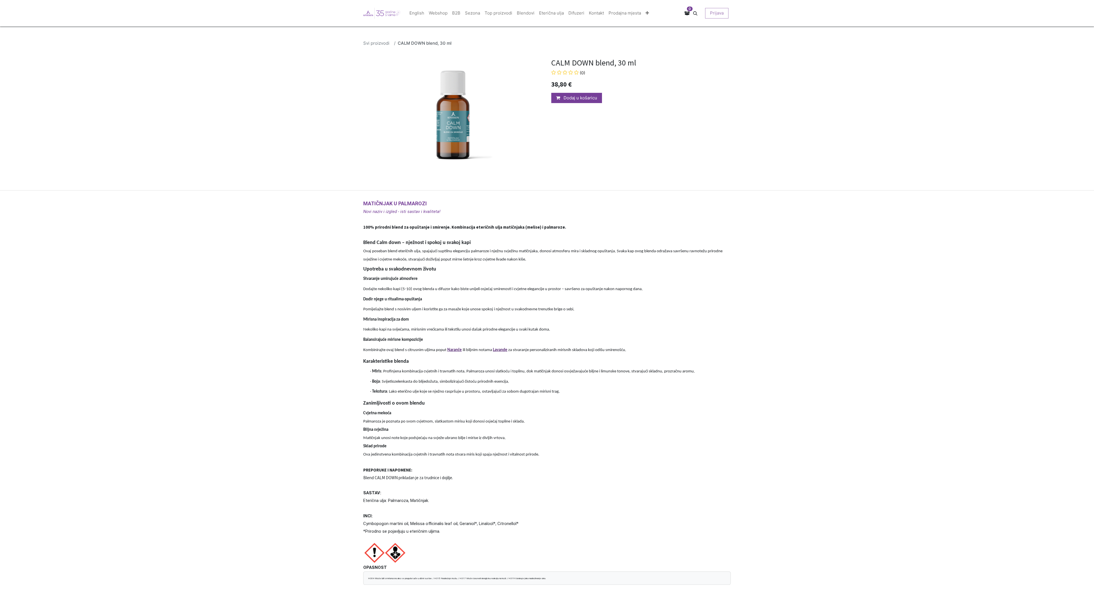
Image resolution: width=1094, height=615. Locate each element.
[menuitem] (416, 13)
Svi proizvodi (376, 43)
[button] (697, 13)
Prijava (717, 13)
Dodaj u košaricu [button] (579, 98)
